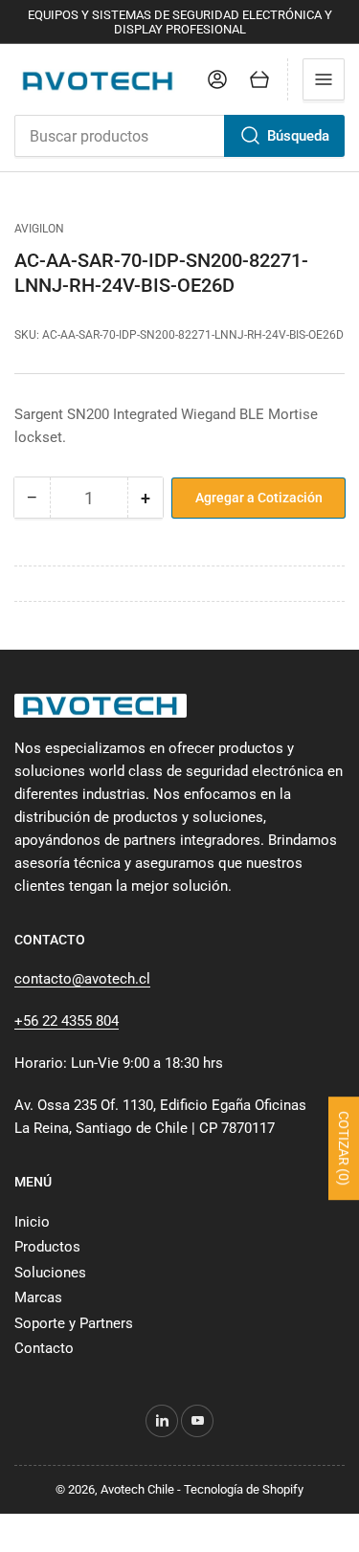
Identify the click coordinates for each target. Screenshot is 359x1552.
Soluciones (50, 1272)
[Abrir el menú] (324, 79)
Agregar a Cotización (259, 497)
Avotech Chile (137, 1489)
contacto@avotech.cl (82, 978)
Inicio (32, 1222)
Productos (47, 1246)
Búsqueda (298, 135)
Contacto (44, 1348)
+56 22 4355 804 (66, 1021)
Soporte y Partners (73, 1323)
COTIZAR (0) (343, 1148)
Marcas (38, 1297)
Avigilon (39, 228)
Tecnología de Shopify (243, 1489)
